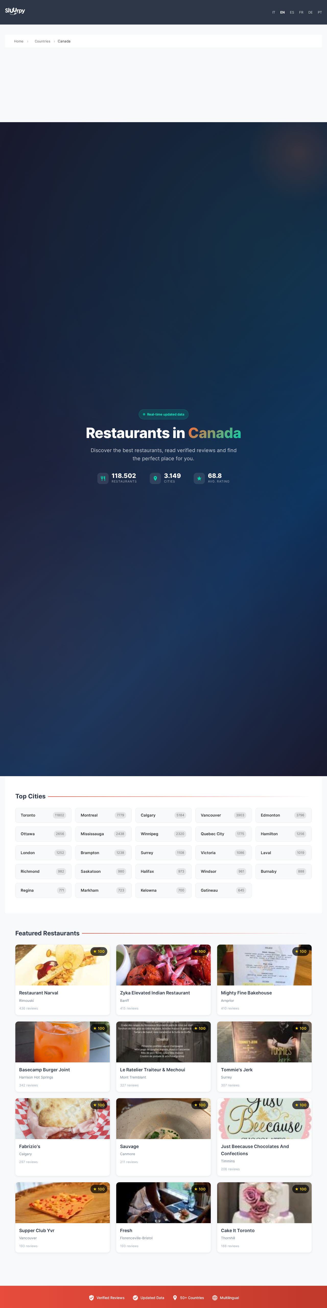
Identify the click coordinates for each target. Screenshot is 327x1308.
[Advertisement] (163, 86)
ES (292, 12)
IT (273, 12)
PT (320, 12)
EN (282, 12)
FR (301, 12)
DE (310, 12)
